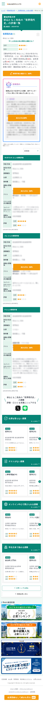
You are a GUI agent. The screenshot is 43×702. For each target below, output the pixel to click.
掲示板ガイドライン (26, 679)
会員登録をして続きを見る (21, 697)
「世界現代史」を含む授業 (25, 10)
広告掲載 (4, 679)
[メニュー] (3, 4)
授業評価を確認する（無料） (23, 73)
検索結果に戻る (22, 594)
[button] (39, 438)
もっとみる (34, 421)
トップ (3, 10)
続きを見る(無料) (21, 118)
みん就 (10, 679)
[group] (15, 439)
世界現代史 (8, 34)
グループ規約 (14, 689)
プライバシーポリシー (26, 689)
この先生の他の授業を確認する (22, 41)
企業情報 (32, 692)
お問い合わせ (37, 679)
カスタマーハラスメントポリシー (19, 692)
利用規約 (16, 679)
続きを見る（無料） (27, 191)
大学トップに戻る (22, 588)
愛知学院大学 (11, 10)
